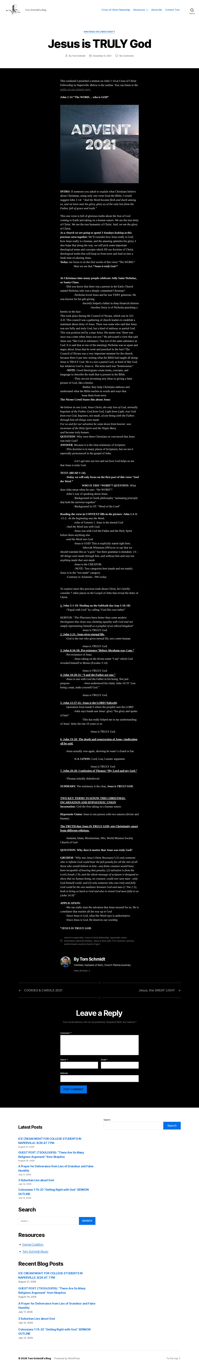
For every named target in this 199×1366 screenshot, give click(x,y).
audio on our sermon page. (75, 89)
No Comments (126, 55)
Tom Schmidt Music (35, 1251)
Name (64, 1060)
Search (107, 1119)
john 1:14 (111, 940)
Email (104, 1060)
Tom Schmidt (78, 55)
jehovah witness (84, 940)
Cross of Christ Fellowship (116, 9)
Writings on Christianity (99, 32)
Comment (65, 1033)
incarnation (69, 940)
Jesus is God (99, 940)
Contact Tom (172, 9)
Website (64, 1073)
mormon (121, 940)
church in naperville (73, 937)
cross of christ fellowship (96, 937)
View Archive (82, 970)
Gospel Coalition (32, 1244)
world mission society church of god (82, 944)
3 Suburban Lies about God (36, 1180)
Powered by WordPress (67, 1358)
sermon (130, 940)
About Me (156, 9)
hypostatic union (118, 937)
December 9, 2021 (102, 55)
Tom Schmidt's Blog (39, 1358)
